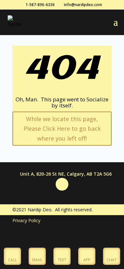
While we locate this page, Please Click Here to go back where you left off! (62, 128)
